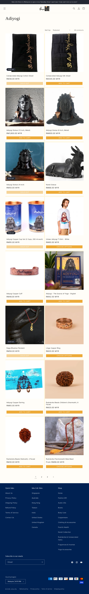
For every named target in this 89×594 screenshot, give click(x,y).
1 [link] (35, 477)
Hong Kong (36, 503)
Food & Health (63, 527)
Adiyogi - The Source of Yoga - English (61, 294)
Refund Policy (10, 508)
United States (37, 517)
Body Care (62, 513)
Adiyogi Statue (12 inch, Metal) (18, 130)
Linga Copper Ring (53, 348)
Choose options (64, 247)
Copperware (63, 517)
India (34, 513)
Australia (35, 498)
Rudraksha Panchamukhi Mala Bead (60, 459)
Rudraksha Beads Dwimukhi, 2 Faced (21, 459)
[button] (4, 8)
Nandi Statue (51, 185)
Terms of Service (11, 513)
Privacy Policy (10, 498)
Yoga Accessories (65, 549)
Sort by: (48, 30)
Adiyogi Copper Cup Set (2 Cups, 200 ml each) (25, 239)
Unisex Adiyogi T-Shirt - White (57, 239)
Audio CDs (62, 503)
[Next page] (53, 477)
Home (60, 493)
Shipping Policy (11, 503)
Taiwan (34, 508)
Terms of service (46, 589)
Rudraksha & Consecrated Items (68, 538)
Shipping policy (59, 589)
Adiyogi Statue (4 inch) (15, 185)
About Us (8, 493)
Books (60, 508)
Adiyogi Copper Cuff (14, 294)
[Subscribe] (42, 562)
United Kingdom (38, 522)
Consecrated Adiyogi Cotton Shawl (20, 76)
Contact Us (9, 517)
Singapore (36, 493)
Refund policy (24, 589)
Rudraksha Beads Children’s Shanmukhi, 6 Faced (62, 403)
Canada (35, 527)
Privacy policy (34, 589)
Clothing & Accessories (67, 522)
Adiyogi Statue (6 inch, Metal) (57, 130)
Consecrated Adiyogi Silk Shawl (58, 76)
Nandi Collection (64, 532)
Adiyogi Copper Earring (15, 402)
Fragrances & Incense (66, 545)
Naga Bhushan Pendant (16, 348)
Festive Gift (62, 498)
